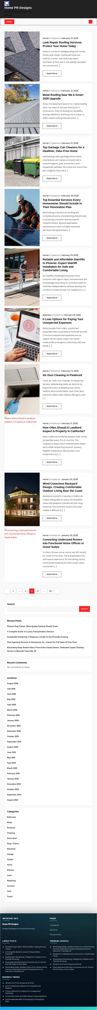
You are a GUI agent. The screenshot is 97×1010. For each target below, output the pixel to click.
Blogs (9, 822)
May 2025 (11, 757)
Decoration (12, 838)
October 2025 (13, 736)
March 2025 (12, 768)
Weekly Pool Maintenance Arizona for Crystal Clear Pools (74, 955)
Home (46, 38)
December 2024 (14, 784)
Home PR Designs (18, 7)
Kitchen (10, 870)
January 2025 (13, 779)
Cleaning (11, 833)
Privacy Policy (55, 934)
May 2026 (11, 699)
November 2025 (14, 731)
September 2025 (14, 742)
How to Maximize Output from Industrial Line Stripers (23, 987)
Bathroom (11, 817)
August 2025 (12, 747)
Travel (9, 896)
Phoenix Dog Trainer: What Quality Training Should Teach (32, 626)
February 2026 (13, 715)
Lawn (9, 875)
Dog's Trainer (13, 843)
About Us (53, 930)
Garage (10, 854)
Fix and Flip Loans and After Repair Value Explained (25, 996)
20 (51, 591)
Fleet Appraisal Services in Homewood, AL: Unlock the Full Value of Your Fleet (42, 642)
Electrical (11, 849)
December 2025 (14, 726)
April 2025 (11, 763)
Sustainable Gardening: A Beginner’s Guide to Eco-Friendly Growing (37, 637)
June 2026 (11, 694)
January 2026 (13, 720)
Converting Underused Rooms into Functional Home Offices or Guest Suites (63, 543)
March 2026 (12, 710)
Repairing (11, 881)
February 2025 (13, 773)
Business (47, 315)
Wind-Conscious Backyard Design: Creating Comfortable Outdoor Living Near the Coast (62, 487)
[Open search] (90, 22)
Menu (9, 22)
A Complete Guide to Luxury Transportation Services (30, 632)
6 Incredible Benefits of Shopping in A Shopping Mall (24, 1000)
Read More (52, 73)
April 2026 (11, 705)
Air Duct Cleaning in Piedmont (62, 375)
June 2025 (11, 752)
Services (11, 886)
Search (11, 604)
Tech (9, 891)
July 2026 (11, 689)
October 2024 (13, 789)
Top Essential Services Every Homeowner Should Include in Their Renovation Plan (62, 203)
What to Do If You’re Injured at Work (67, 964)
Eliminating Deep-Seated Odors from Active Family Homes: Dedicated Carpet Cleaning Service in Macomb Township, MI (45, 649)
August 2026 (12, 683)
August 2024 (12, 800)
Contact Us (54, 925)
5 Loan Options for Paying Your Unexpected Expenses (23, 992)
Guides (10, 859)
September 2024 (14, 795)
